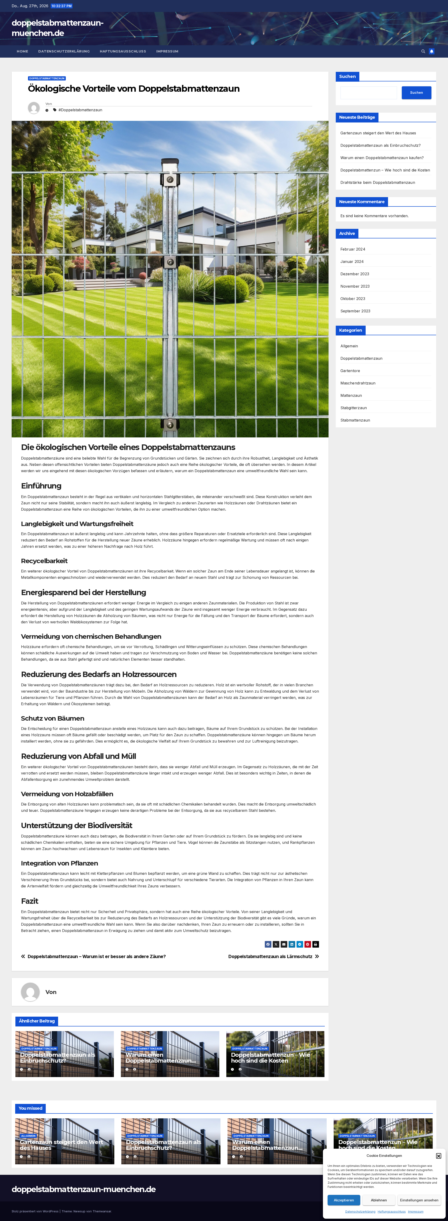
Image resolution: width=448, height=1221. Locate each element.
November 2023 (355, 286)
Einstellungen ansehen (419, 1200)
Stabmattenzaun (355, 420)
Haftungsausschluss (392, 1211)
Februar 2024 (352, 249)
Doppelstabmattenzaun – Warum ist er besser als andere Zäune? (97, 956)
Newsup (79, 1211)
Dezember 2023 (354, 274)
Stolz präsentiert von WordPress (36, 1211)
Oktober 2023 (352, 298)
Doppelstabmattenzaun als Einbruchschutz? (57, 1057)
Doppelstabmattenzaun (46, 78)
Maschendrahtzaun (358, 383)
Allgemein (349, 346)
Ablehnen (379, 1200)
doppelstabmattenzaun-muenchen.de (84, 1189)
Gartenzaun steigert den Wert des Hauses (378, 133)
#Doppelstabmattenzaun (80, 110)
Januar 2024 (352, 261)
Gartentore (350, 370)
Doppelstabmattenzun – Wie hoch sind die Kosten (270, 1057)
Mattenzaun (351, 395)
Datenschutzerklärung (360, 1211)
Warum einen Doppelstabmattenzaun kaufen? (159, 1060)
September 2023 (355, 311)
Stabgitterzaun (353, 407)
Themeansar (102, 1211)
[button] (438, 1155)
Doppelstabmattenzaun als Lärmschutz (270, 956)
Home (22, 51)
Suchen (347, 76)
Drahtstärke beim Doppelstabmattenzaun (377, 182)
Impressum (416, 1211)
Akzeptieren (344, 1200)
